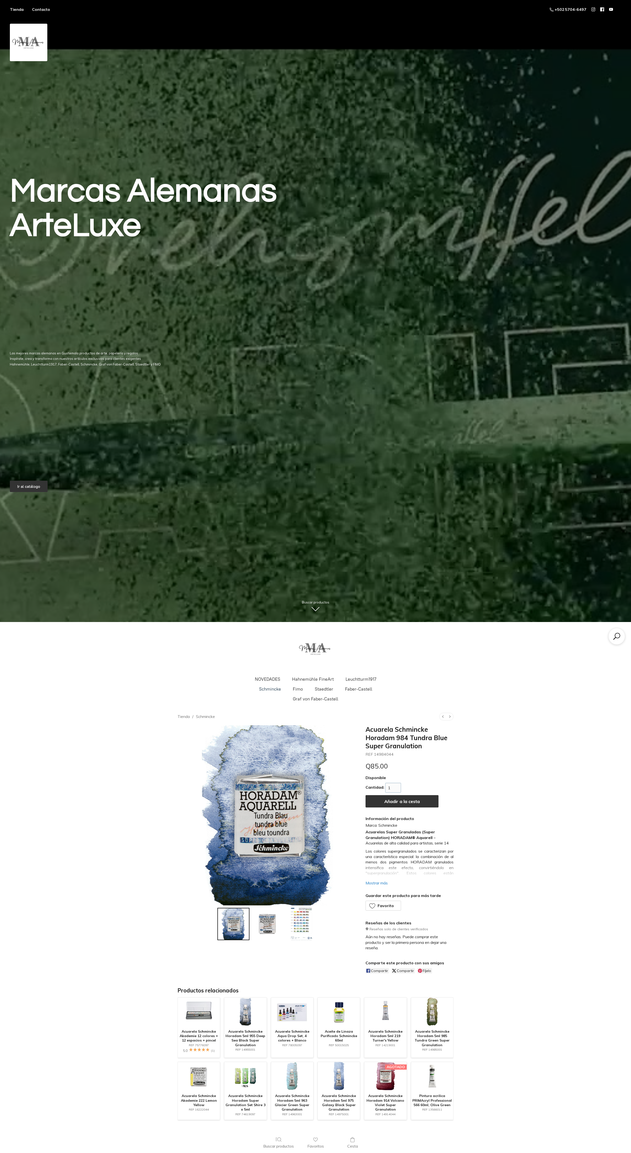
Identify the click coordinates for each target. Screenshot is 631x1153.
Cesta (352, 1146)
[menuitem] (442, 716)
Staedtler (324, 689)
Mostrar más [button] (377, 882)
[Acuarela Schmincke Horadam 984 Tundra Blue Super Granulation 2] (302, 924)
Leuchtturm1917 (361, 679)
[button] (383, 906)
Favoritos (315, 1146)
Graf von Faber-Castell (315, 699)
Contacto (41, 9)
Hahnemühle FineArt (313, 679)
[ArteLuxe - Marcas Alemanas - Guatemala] (315, 648)
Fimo (298, 689)
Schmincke (270, 689)
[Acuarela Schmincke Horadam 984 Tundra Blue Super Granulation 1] (267, 924)
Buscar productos (278, 1146)
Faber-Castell (358, 689)
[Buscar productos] (616, 636)
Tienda (17, 9)
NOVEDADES (267, 679)
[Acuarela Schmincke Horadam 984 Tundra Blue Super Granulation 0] (233, 924)
